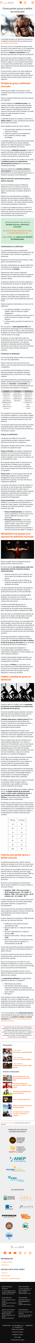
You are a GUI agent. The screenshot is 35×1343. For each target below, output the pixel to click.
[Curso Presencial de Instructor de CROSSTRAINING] (7, 1059)
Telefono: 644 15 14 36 (24, 1293)
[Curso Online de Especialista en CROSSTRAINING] (7, 1051)
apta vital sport (4, 1123)
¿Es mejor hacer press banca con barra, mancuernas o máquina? (21, 1113)
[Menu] (20, 2)
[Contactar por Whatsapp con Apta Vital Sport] (25, 2)
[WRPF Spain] (9, 1226)
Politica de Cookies (17, 1332)
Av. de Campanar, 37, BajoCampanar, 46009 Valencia (9, 1291)
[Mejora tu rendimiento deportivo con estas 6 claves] (7, 1106)
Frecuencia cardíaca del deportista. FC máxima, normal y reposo (22, 1085)
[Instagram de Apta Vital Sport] (20, 1253)
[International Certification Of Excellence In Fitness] (17, 1140)
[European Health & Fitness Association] (17, 1169)
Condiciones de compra (17, 1339)
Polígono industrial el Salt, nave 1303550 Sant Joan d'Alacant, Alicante (9, 1302)
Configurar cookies (17, 1334)
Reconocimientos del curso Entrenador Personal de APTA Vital (21, 1078)
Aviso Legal (17, 1337)
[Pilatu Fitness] (26, 1207)
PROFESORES (5, 1275)
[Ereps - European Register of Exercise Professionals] (17, 1179)
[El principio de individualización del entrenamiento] (7, 1092)
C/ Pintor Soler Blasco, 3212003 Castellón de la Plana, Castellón (25, 1290)
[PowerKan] (9, 1216)
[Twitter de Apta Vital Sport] (10, 1253)
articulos (11, 1123)
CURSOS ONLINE (6, 1262)
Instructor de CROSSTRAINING (22, 1059)
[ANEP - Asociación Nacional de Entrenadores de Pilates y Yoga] (18, 1159)
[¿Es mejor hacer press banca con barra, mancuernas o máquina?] (7, 1113)
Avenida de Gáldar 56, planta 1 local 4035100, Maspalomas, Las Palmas (8, 1314)
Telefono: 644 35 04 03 (8, 1306)
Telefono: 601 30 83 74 (8, 1294)
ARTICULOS (5, 1265)
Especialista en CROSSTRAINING (22, 1052)
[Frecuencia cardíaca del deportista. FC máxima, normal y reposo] (7, 1085)
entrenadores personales (9, 43)
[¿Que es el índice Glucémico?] (7, 1099)
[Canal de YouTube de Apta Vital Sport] (15, 1253)
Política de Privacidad (17, 1329)
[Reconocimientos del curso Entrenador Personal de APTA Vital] (7, 1078)
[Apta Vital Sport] (7, 2)
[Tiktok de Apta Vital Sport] (25, 1253)
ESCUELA (4, 1273)
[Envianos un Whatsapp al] (30, 1253)
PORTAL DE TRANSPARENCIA (10, 1278)
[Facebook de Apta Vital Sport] (5, 1253)
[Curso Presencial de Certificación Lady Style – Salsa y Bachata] (7, 1066)
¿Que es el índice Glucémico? (21, 1099)
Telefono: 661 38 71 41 (24, 1316)
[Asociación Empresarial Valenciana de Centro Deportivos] (9, 1198)
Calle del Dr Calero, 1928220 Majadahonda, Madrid (24, 1301)
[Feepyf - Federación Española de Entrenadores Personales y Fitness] (17, 1150)
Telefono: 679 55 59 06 (8, 1318)
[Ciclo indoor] (26, 1216)
